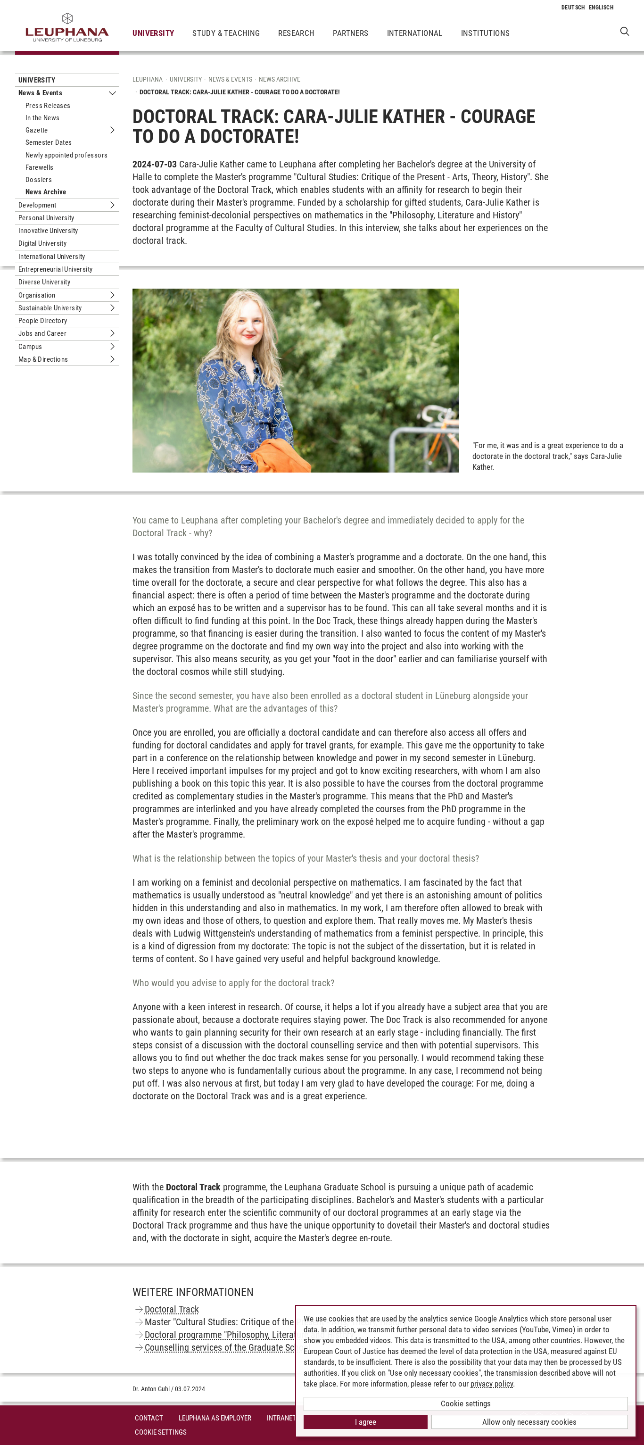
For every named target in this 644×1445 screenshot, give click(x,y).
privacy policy (492, 1383)
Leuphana (147, 79)
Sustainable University (50, 308)
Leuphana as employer (215, 1418)
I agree (365, 1422)
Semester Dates (48, 142)
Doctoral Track (172, 1309)
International (415, 33)
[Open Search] (625, 31)
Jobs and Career (42, 333)
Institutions (485, 33)
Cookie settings (466, 1403)
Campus (30, 346)
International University (51, 256)
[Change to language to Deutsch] (573, 7)
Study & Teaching (226, 33)
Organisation (37, 295)
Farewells (39, 167)
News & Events (40, 93)
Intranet (281, 1418)
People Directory (42, 320)
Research (296, 33)
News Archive (45, 192)
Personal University (46, 218)
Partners (350, 33)
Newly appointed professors (66, 155)
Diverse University (44, 282)
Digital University (42, 243)
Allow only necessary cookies (529, 1422)
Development (37, 205)
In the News (42, 118)
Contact (149, 1418)
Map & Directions (43, 359)
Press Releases (48, 105)
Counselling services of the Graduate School (228, 1347)
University (153, 33)
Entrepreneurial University (55, 269)
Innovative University (48, 230)
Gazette (36, 130)
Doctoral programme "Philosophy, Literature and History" (250, 1334)
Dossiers (38, 179)
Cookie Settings (161, 1432)
